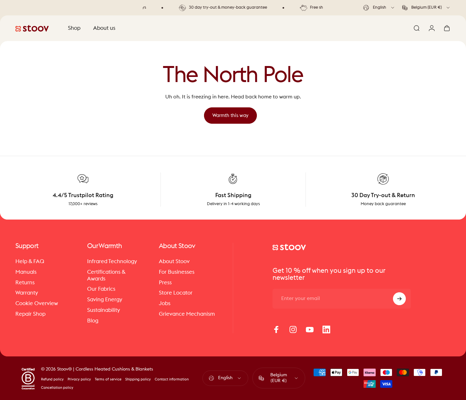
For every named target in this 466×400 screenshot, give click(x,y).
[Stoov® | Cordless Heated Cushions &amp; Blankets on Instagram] (293, 329)
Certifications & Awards (106, 275)
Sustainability (103, 310)
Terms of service (108, 379)
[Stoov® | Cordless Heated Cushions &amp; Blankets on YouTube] (310, 329)
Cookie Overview (36, 303)
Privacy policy (79, 379)
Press (165, 282)
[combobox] (379, 7)
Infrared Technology (112, 261)
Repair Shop (30, 314)
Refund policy (52, 379)
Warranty (26, 293)
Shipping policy (138, 379)
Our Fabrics (101, 289)
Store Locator (175, 293)
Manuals (26, 272)
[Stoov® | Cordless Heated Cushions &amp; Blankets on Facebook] (276, 329)
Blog (92, 320)
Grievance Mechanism (187, 314)
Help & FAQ (29, 261)
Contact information (172, 379)
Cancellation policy (57, 387)
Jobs (164, 303)
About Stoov (174, 261)
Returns (25, 282)
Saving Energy (104, 299)
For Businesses (176, 272)
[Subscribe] (399, 298)
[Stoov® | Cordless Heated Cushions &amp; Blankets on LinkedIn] (326, 329)
